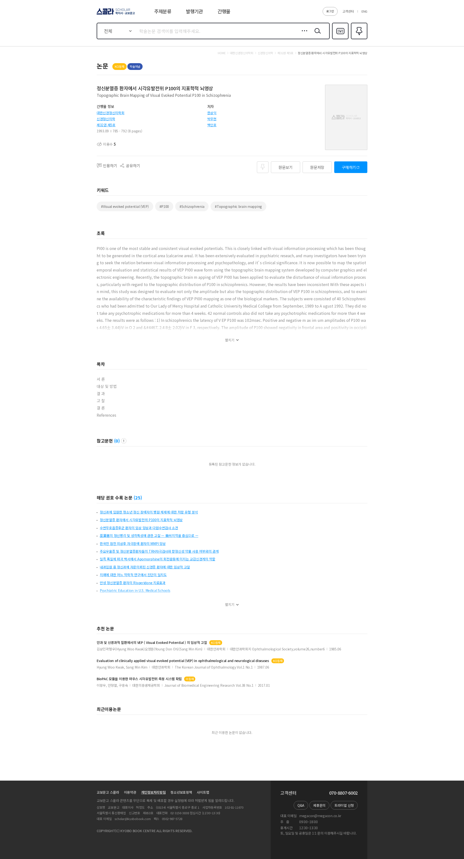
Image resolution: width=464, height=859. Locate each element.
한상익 (212, 112)
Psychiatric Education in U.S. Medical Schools (135, 590)
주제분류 (162, 11)
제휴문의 (319, 805)
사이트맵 (203, 792)
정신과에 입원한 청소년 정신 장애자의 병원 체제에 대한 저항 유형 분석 (149, 512)
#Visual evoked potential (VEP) (125, 206)
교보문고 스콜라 (108, 792)
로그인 (330, 11)
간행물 (224, 11)
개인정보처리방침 (153, 792)
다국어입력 (340, 38)
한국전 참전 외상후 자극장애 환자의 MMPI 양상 (133, 543)
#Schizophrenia (192, 206)
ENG (364, 11)
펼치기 (229, 340)
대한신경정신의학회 (110, 112)
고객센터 (348, 11)
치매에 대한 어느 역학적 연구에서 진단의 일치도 (133, 574)
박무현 (212, 118)
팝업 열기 (123, 441)
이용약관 (130, 792)
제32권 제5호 (106, 124)
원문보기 (285, 167)
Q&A (300, 805)
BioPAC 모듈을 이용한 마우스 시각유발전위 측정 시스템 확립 (139, 679)
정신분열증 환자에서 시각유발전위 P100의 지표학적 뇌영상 (141, 519)
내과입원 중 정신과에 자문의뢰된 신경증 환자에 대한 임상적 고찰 (145, 567)
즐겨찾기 (358, 38)
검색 (316, 34)
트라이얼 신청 (344, 805)
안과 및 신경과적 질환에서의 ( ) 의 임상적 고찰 (152, 642)
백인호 (212, 124)
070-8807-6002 (343, 793)
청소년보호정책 (181, 792)
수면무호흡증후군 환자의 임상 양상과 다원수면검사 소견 (139, 527)
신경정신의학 (106, 118)
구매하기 (349, 167)
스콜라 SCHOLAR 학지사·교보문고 (115, 14)
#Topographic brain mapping (238, 206)
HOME (221, 53)
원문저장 (317, 167)
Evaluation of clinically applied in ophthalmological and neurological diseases (183, 660)
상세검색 (303, 34)
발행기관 (194, 11)
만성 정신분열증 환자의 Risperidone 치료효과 (133, 582)
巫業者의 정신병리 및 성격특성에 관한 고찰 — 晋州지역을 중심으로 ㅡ (149, 535)
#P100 (164, 206)
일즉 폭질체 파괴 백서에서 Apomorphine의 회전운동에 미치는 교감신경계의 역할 (157, 559)
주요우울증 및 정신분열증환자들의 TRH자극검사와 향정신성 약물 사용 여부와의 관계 (159, 551)
